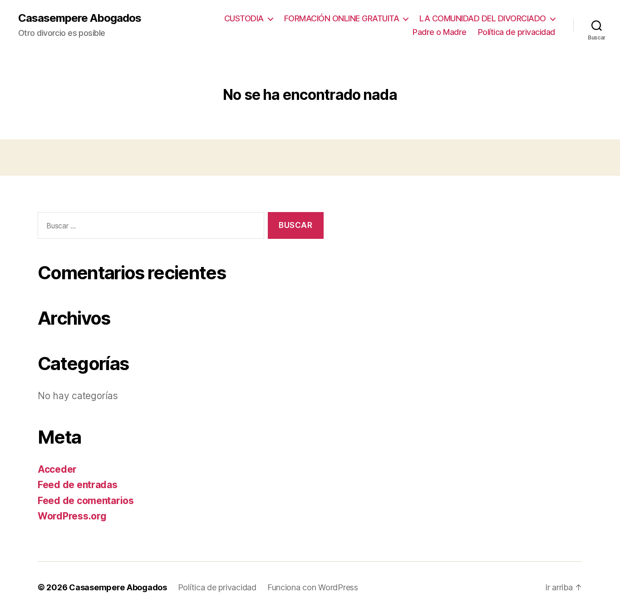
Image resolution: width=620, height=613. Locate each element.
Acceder (57, 469)
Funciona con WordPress (312, 587)
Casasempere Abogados (79, 18)
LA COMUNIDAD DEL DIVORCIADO (482, 18)
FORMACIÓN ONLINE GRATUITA (341, 18)
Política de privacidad (516, 32)
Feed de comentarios (86, 500)
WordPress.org (72, 516)
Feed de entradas (78, 484)
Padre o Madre (440, 32)
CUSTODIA (244, 18)
